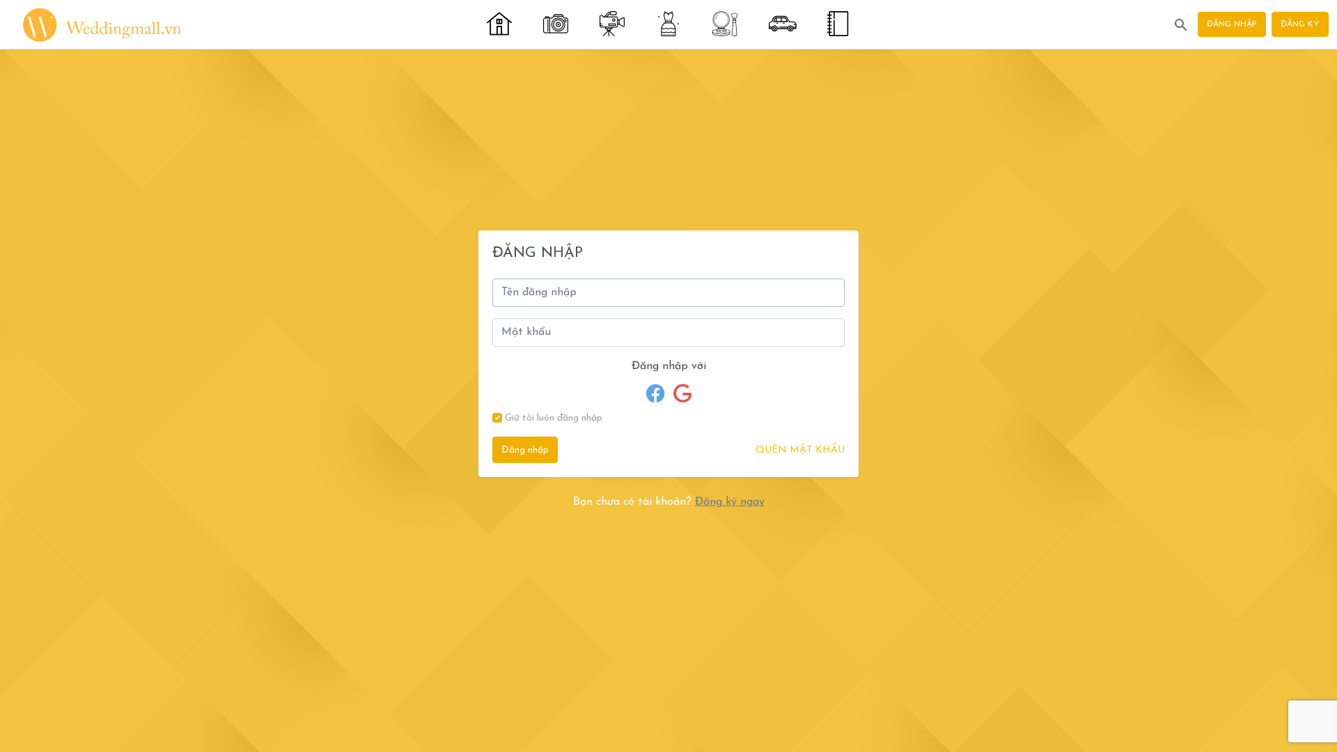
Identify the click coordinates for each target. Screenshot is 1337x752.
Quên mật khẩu (800, 450)
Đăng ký (1300, 24)
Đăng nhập (1232, 24)
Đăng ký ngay (730, 502)
